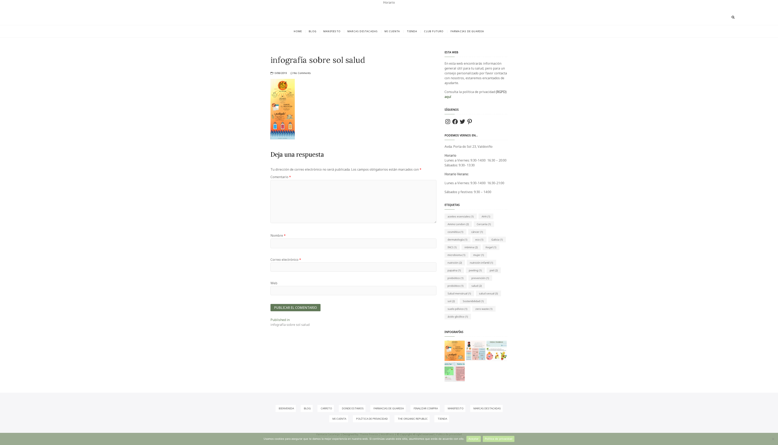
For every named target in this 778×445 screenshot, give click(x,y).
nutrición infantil (481, 262)
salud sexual (488, 293)
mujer (478, 255)
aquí (448, 96)
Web (273, 283)
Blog (312, 31)
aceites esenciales (461, 216)
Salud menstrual (459, 293)
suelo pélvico (457, 309)
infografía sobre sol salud (317, 60)
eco (479, 239)
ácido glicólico (458, 316)
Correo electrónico (285, 259)
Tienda (412, 31)
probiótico (456, 286)
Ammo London (458, 224)
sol (451, 301)
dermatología (457, 239)
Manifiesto (332, 31)
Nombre (278, 235)
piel (494, 270)
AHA (486, 216)
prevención (480, 278)
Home (298, 31)
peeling (475, 270)
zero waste (484, 309)
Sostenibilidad (473, 301)
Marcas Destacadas (362, 31)
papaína (454, 270)
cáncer (477, 232)
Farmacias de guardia (467, 31)
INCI (452, 247)
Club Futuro (434, 31)
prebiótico (456, 278)
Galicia (497, 239)
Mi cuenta (392, 31)
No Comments (302, 73)
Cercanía (484, 224)
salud (476, 286)
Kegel (491, 247)
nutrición (455, 262)
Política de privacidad (499, 438)
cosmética (455, 232)
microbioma (456, 255)
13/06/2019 (280, 73)
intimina (471, 247)
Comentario (280, 177)
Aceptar (473, 438)
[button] (455, 351)
